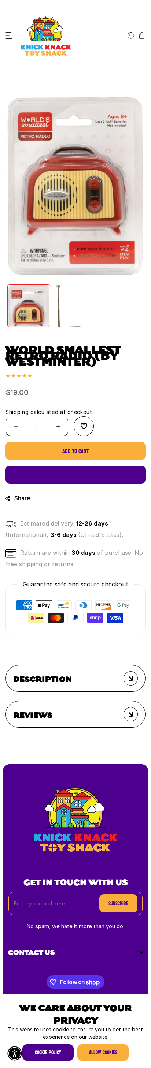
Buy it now (76, 475)
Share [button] (22, 498)
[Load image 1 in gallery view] (28, 305)
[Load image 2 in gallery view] (75, 305)
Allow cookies (103, 1052)
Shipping (17, 412)
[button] (9, 35)
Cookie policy (48, 1052)
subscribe (118, 903)
